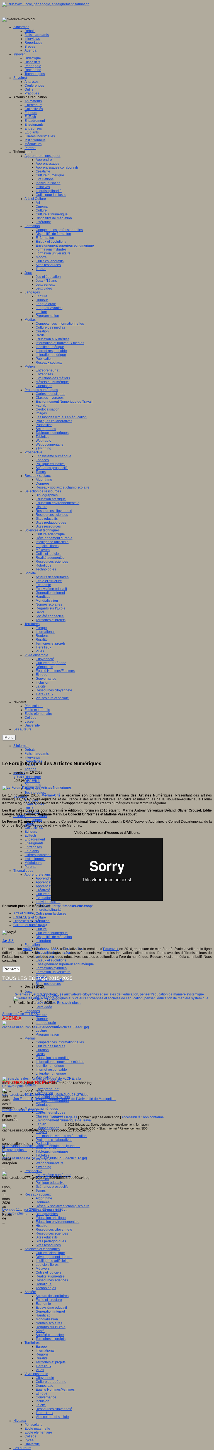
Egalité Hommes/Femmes (55, 1389)
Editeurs (31, 832)
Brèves (18, 776)
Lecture (41, 1031)
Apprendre (44, 878)
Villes (40, 1370)
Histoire (41, 1226)
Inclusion (42, 1401)
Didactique (33, 777)
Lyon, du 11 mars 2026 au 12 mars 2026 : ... (35, 1209)
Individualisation (48, 902)
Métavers (43, 1269)
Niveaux (19, 1421)
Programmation (47, 1034)
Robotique (44, 1284)
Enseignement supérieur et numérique (65, 964)
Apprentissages (47, 882)
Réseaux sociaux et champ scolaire (62, 1206)
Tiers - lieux (44, 1413)
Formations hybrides (51, 968)
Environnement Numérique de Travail (64, 1120)
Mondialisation (47, 1319)
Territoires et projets (50, 1339)
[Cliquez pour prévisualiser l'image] (37, 788)
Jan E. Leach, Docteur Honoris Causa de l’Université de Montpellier (64, 1099)
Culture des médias (50, 1046)
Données (43, 1202)
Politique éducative (50, 1183)
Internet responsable (51, 1070)
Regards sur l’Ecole (50, 1327)
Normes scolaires (49, 1323)
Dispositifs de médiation (54, 937)
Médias (30, 1038)
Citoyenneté (45, 1378)
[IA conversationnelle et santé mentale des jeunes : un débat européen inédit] (45, 1095)
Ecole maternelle (37, 1428)
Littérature (43, 941)
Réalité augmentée (50, 1276)
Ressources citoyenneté (54, 1230)
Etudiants (32, 851)
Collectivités (34, 828)
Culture (41, 929)
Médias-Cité (51, 795)
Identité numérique (50, 1066)
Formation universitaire (53, 972)
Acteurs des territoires (52, 1296)
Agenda (31, 769)
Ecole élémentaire (38, 1432)
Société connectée (50, 1335)
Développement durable (54, 1257)
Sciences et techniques (42, 1249)
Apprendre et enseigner (42, 874)
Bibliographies (47, 1214)
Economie (43, 1304)
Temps (41, 1190)
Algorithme (44, 1198)
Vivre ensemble (36, 1374)
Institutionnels (35, 859)
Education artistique (51, 1218)
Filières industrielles (40, 855)
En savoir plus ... (14, 1086)
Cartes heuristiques (50, 1112)
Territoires (32, 1343)
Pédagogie (33, 785)
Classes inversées (50, 1116)
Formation (32, 945)
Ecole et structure (49, 1300)
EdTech (30, 835)
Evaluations (45, 898)
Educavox (111, 949)
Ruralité (42, 1358)
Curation (42, 1050)
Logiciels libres (47, 1265)
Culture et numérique (52, 933)
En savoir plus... (69, 1003)
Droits (40, 1054)
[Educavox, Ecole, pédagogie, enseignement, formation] (45, 4)
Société (30, 1292)
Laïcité (41, 1405)
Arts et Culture (35, 917)
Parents (30, 867)
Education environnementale (57, 1222)
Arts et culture (23, 913)
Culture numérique (50, 894)
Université (32, 1444)
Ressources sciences (52, 1233)
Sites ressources (48, 984)
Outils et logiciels (48, 1272)
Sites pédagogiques (51, 1241)
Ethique (41, 1393)
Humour (42, 1019)
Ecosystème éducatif (51, 1308)
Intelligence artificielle (52, 1261)
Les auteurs (22, 1448)
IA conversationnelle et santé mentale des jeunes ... (41, 1146)
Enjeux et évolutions (51, 960)
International (45, 1350)
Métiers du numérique (52, 1101)
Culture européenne (51, 1382)
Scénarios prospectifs (52, 1187)
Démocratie (44, 1386)
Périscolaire (34, 1425)
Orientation (44, 1105)
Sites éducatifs (47, 1237)
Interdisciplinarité (49, 910)
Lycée (29, 1440)
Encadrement (35, 839)
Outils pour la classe (51, 913)
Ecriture (41, 1015)
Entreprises (33, 847)
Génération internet (50, 1311)
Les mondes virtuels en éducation (61, 1136)
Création (19, 917)
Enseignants (34, 843)
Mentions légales (64, 1117)
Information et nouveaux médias (60, 1062)
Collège (31, 1436)
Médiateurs (33, 863)
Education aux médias (52, 1058)
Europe (41, 1347)
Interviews (32, 757)
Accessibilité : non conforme (142, 1117)
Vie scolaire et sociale (52, 1417)
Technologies (35, 793)
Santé (40, 1331)
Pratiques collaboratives (54, 1140)
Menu (8, 737)
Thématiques (23, 871)
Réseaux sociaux (38, 1194)
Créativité (43, 890)
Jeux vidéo (44, 1007)
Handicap (43, 1315)
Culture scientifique (50, 1253)
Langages (32, 1011)
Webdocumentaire (50, 1163)
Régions (42, 1354)
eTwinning (43, 1167)
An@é (32, 780)
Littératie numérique (51, 1073)
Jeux (28, 992)
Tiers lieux (43, 1366)
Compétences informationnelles (60, 1042)
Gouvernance (46, 1397)
